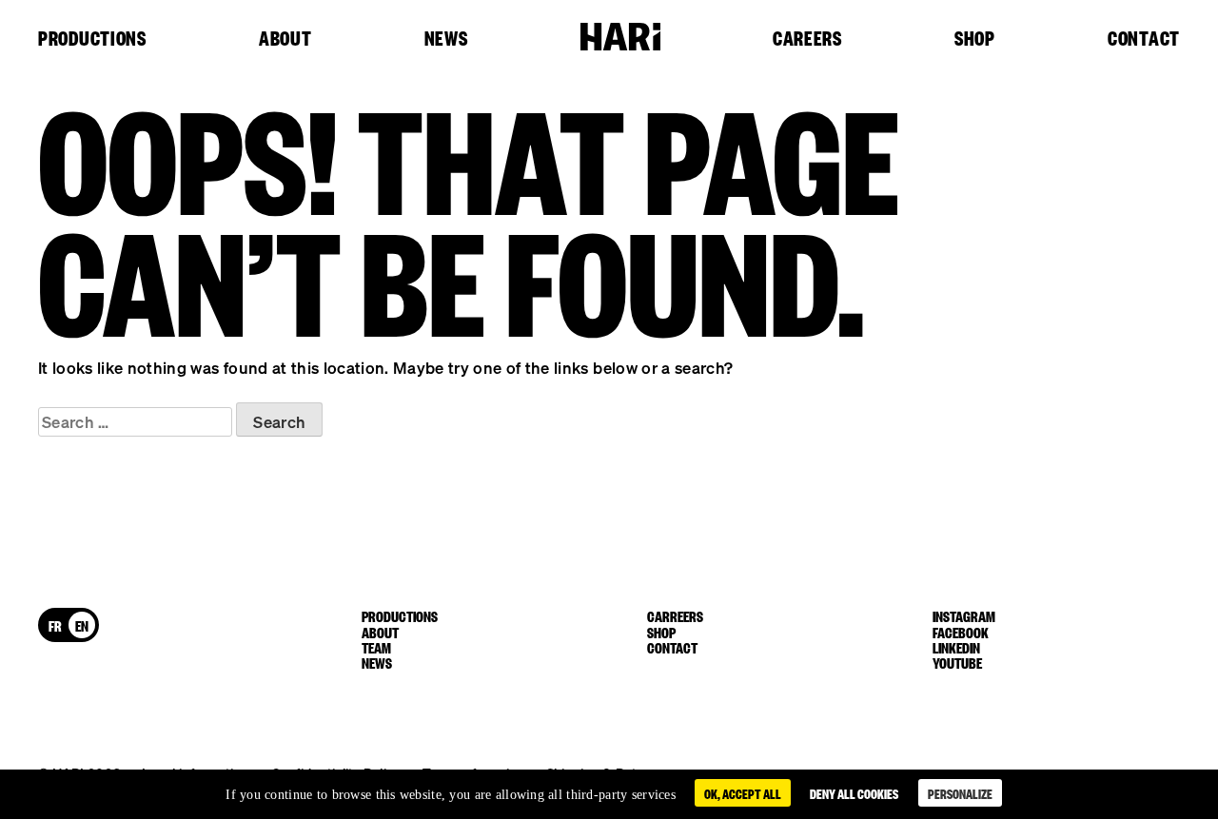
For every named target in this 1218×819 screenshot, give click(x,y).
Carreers (675, 615)
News (446, 39)
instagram (964, 615)
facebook (961, 631)
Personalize (960, 793)
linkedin (956, 646)
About (285, 39)
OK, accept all (742, 793)
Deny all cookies (854, 793)
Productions (92, 39)
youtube (957, 662)
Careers (807, 39)
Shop (974, 39)
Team (376, 646)
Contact (1144, 39)
